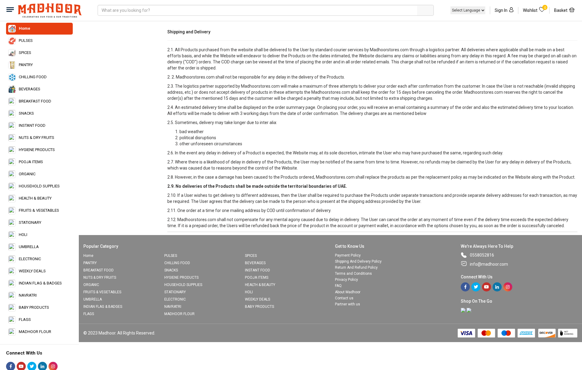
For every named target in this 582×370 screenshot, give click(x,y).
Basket (560, 10)
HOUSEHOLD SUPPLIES (39, 186)
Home (24, 28)
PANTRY (26, 64)
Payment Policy (348, 255)
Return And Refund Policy (356, 267)
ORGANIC (27, 174)
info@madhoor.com (489, 264)
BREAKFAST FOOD (35, 101)
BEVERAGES (29, 89)
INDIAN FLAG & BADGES (40, 283)
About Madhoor (347, 292)
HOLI (23, 234)
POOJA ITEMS (31, 162)
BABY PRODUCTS (34, 307)
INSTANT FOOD (32, 125)
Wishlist (534, 10)
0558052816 (482, 255)
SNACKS (26, 113)
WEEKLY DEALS (32, 271)
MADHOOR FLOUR (35, 331)
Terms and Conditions (353, 273)
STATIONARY (30, 222)
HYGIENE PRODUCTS (37, 149)
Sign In (501, 10)
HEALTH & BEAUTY (35, 198)
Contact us (344, 298)
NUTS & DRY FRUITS (36, 137)
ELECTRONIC (30, 259)
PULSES (26, 40)
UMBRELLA (29, 246)
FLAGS (25, 319)
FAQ (338, 286)
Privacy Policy (346, 280)
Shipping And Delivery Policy (358, 261)
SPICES (25, 52)
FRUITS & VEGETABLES (39, 210)
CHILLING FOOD (33, 77)
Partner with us (347, 304)
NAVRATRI (28, 295)
